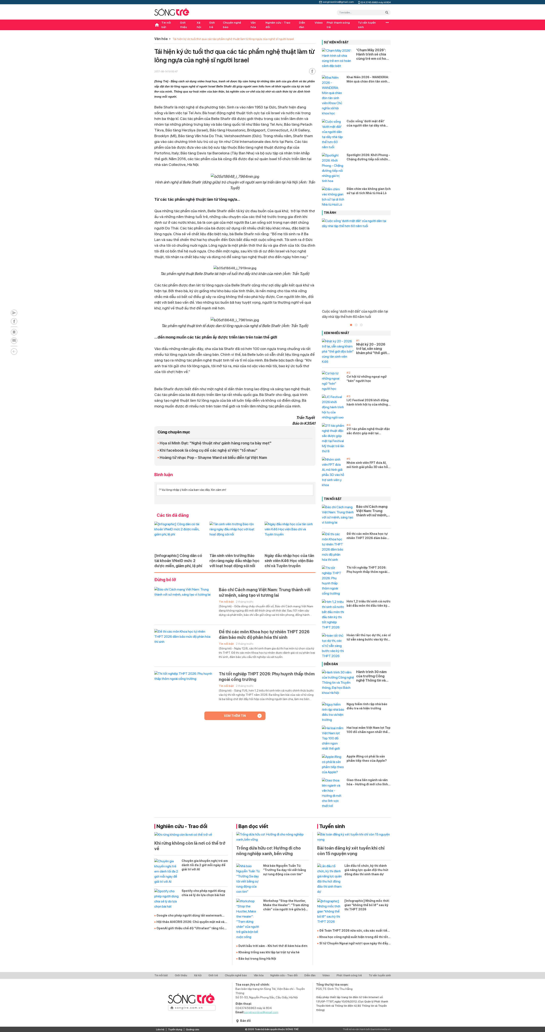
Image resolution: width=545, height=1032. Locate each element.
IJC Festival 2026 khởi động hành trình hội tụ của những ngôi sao (368, 403)
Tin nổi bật (166, 25)
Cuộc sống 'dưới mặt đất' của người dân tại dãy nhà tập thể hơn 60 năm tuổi (366, 124)
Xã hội (199, 25)
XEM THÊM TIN (235, 715)
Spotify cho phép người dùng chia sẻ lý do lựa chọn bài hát (203, 893)
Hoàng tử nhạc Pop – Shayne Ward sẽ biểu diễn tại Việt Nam (213, 457)
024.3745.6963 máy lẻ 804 (375, 2)
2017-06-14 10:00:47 (166, 71)
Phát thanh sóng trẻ (338, 25)
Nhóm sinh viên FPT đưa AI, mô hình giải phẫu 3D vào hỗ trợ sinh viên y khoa (367, 465)
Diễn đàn (302, 25)
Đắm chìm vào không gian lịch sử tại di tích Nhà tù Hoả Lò (369, 191)
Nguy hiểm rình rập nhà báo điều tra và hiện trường (367, 706)
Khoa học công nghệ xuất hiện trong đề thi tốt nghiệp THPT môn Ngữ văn (353, 937)
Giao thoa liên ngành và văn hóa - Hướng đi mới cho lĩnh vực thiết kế (367, 782)
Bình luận (163, 474)
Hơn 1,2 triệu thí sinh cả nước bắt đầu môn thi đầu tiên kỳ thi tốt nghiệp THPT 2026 (369, 604)
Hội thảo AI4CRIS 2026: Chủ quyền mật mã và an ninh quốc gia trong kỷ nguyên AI (190, 922)
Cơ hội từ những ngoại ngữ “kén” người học (367, 379)
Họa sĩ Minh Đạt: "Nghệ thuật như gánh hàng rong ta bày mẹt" (215, 443)
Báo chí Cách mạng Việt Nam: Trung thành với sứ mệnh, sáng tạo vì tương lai (264, 592)
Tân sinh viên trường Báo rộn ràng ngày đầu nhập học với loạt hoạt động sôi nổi (234, 560)
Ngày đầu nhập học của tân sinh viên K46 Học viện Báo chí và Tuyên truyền (289, 560)
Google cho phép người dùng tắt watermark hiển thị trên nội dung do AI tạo (189, 916)
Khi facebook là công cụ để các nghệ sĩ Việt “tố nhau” (208, 450)
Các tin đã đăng (173, 515)
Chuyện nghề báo (232, 25)
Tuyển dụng (175, 1029)
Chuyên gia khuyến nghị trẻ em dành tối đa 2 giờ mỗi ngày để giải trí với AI (205, 865)
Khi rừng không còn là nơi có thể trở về (189, 846)
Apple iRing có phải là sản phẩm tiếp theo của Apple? (367, 758)
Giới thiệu (183, 25)
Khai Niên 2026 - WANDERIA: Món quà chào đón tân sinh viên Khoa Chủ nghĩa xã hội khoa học (368, 79)
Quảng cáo (192, 1029)
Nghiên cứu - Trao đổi (277, 25)
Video (319, 22)
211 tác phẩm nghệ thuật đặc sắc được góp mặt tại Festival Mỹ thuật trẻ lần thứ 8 (368, 431)
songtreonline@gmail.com (338, 1)
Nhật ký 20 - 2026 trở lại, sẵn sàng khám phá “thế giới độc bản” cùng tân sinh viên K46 (371, 348)
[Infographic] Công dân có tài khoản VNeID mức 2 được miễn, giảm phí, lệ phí (178, 560)
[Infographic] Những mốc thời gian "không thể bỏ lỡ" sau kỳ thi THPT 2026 (366, 905)
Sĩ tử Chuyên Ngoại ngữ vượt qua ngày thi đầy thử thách (353, 943)
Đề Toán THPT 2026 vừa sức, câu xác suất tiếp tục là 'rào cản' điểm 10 (354, 931)
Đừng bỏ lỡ (165, 579)
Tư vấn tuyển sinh (367, 25)
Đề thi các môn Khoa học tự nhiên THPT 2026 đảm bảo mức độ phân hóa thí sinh (264, 634)
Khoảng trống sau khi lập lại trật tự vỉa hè (269, 952)
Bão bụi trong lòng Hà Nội (257, 958)
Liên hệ (160, 1029)
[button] (351, 325)
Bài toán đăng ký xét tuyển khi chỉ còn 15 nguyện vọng (350, 851)
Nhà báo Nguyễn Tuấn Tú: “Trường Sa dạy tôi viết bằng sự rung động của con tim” (284, 870)
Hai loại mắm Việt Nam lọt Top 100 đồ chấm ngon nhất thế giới (368, 730)
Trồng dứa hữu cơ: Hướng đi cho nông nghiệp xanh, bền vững (268, 851)
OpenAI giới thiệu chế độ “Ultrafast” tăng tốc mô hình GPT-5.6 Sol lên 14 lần (190, 928)
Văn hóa (253, 25)
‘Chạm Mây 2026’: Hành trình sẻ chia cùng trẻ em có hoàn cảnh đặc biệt (373, 54)
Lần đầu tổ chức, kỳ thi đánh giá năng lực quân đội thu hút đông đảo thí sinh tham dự (366, 870)
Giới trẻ (212, 25)
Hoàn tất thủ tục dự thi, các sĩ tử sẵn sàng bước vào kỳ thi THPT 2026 (369, 637)
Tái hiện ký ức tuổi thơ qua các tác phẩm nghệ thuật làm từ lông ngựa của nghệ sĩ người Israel (233, 39)
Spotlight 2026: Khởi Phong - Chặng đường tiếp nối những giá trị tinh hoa (368, 157)
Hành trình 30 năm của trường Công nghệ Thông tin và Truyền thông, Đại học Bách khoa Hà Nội (371, 676)
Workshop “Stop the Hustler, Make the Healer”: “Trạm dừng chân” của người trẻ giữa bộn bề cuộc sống (286, 905)
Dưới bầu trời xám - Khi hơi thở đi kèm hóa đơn (272, 946)
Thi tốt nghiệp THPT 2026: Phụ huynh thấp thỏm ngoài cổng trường (267, 676)
